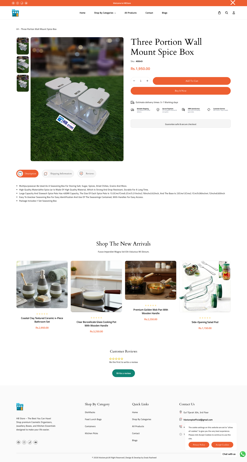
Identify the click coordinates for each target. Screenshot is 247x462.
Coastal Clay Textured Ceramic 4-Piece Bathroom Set (42, 319)
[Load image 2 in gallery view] (23, 64)
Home (135, 412)
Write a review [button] (123, 373)
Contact (136, 433)
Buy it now (181, 90)
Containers (90, 426)
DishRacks (90, 412)
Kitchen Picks (91, 433)
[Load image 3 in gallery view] (23, 83)
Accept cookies (222, 444)
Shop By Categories (141, 419)
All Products (138, 426)
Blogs (135, 440)
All (17, 29)
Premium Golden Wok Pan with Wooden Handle (150, 311)
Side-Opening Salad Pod (205, 322)
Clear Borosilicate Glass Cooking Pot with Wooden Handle (96, 323)
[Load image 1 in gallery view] (23, 46)
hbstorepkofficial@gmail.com (198, 419)
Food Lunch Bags (93, 419)
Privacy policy (199, 444)
